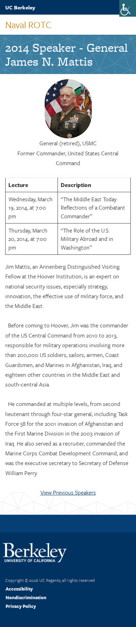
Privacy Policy (21, 606)
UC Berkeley (20, 7)
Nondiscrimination (26, 597)
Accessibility (19, 588)
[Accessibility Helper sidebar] (127, 8)
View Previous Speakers (68, 492)
